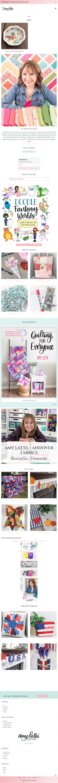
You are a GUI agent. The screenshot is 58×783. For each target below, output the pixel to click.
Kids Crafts (5, 707)
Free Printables (6, 724)
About (24, 777)
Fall (4, 770)
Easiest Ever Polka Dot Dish (14, 51)
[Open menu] (55, 9)
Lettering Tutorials (7, 727)
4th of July (5, 755)
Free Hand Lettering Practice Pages (19, 2)
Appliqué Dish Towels (43, 532)
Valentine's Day (6, 752)
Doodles (5, 720)
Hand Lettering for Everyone (29, 568)
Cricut (4, 705)
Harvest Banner (43, 500)
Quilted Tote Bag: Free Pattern (43, 281)
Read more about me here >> (29, 143)
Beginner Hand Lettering (29, 577)
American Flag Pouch (43, 639)
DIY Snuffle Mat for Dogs (14, 313)
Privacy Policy (36, 777)
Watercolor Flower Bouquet (14, 281)
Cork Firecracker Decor (43, 671)
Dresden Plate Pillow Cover (14, 639)
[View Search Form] (56, 2)
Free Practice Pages (7, 722)
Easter (4, 757)
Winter (4, 772)
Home (29, 16)
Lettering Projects (7, 725)
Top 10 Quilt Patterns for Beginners (14, 500)
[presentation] (14, 36)
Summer (5, 769)
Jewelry (5, 712)
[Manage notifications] (56, 775)
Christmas (5, 758)
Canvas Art (5, 708)
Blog (29, 777)
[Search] (46, 179)
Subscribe (29, 168)
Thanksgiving (6, 753)
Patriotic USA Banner (15, 671)
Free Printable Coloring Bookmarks (43, 313)
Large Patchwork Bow (15, 532)
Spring (4, 767)
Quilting (5, 710)
